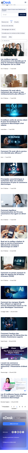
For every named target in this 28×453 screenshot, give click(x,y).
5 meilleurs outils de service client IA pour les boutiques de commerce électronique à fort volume (14, 122)
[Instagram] (15, 432)
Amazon (4, 37)
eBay (10, 37)
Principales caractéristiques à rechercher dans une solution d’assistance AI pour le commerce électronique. (14, 181)
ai (11, 22)
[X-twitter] (23, 432)
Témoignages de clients (8, 29)
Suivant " (14, 408)
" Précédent (5, 407)
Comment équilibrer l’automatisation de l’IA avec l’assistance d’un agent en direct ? (13, 212)
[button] (20, 418)
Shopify (16, 22)
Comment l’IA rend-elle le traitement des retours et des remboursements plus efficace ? (13, 92)
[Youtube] (18, 432)
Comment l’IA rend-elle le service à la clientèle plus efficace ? (14, 152)
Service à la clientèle (7, 26)
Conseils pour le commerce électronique (13, 33)
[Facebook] (20, 432)
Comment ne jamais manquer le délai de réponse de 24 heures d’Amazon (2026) (13, 274)
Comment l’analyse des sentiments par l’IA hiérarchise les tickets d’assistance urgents (14, 335)
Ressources (5, 22)
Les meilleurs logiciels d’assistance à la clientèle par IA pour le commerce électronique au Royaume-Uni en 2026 (13, 61)
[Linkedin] (13, 432)
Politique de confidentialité (9, 442)
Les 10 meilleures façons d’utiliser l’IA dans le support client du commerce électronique (14, 396)
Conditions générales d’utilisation (11, 437)
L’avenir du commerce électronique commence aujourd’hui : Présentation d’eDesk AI (14, 365)
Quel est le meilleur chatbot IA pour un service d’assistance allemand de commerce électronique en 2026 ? (12, 244)
